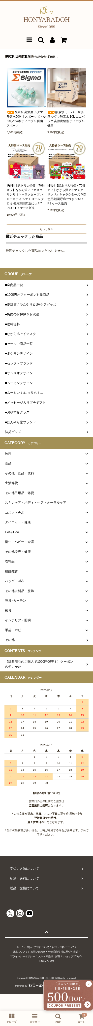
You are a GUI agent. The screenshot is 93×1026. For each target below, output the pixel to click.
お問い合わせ (38, 951)
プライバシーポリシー (22, 956)
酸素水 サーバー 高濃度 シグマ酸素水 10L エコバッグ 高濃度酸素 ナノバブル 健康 (66, 118)
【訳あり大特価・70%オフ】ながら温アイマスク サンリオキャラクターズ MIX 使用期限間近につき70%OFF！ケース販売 (66, 194)
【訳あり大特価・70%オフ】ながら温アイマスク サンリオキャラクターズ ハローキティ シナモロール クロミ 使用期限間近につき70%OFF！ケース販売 (26, 197)
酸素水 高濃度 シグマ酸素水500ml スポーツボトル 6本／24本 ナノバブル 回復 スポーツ (26, 118)
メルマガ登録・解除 (49, 956)
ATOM (50, 961)
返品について (20, 951)
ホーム (20, 947)
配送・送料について (63, 947)
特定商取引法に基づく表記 (63, 951)
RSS (42, 961)
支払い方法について (38, 947)
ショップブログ (72, 956)
